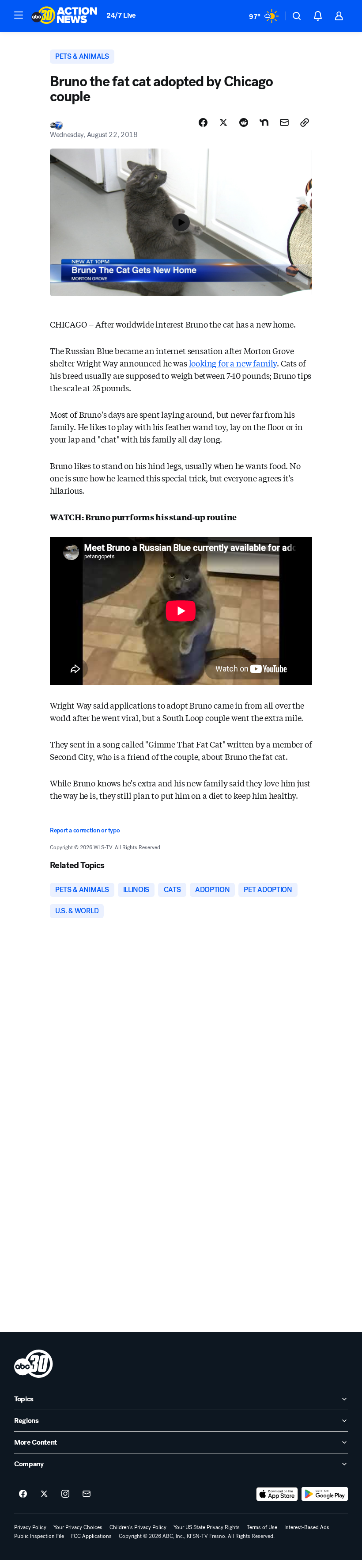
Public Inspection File (39, 1536)
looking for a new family (233, 363)
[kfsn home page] (33, 1364)
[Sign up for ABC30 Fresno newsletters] (86, 1494)
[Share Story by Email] (284, 122)
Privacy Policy (30, 1527)
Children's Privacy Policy (137, 1527)
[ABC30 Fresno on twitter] (44, 1494)
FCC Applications (91, 1536)
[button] (18, 15)
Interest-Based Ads (306, 1527)
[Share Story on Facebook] (203, 122)
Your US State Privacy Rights (206, 1527)
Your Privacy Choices (77, 1527)
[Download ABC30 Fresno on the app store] (277, 1494)
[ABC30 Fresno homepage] (64, 16)
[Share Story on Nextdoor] (264, 122)
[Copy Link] (304, 122)
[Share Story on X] (223, 122)
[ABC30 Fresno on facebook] (23, 1494)
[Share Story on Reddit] (243, 122)
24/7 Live (121, 15)
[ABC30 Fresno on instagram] (65, 1494)
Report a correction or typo (85, 830)
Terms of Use (262, 1527)
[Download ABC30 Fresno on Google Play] (325, 1494)
